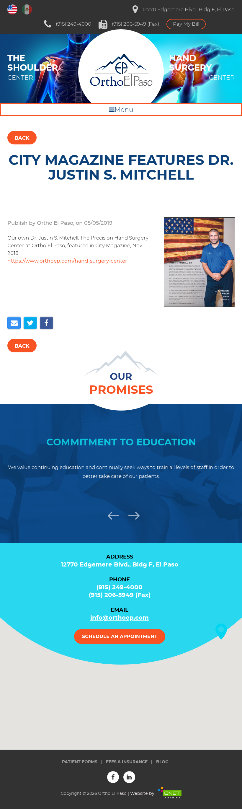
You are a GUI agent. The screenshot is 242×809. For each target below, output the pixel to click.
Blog (162, 762)
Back (22, 138)
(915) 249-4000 (73, 24)
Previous (111, 515)
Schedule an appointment (119, 636)
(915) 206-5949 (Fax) (135, 24)
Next (131, 515)
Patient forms (79, 762)
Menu (124, 110)
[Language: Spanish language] (27, 9)
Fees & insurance (127, 762)
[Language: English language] (12, 9)
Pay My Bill (186, 24)
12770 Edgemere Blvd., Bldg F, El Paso (188, 9)
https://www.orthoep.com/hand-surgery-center (67, 260)
